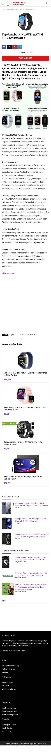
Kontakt (5, 672)
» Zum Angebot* (8, 273)
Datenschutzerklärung (10, 666)
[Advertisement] (25, 306)
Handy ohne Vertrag (9, 711)
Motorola (18, 507)
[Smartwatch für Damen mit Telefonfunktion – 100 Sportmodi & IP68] (25, 395)
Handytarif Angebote (10, 715)
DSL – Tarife (6, 731)
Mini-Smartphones (9, 689)
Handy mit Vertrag (9, 708)
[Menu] (3, 3)
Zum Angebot (25, 58)
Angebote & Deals (20, 562)
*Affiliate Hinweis (8, 669)
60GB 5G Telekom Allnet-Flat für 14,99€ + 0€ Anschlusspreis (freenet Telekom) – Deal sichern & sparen (31, 587)
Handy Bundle (7, 728)
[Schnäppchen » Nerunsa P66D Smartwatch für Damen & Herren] (25, 429)
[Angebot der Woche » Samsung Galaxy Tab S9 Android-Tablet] (25, 464)
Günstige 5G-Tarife (9, 725)
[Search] (47, 3)
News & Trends (7, 682)
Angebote (12, 335)
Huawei (21, 335)
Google (17, 523)
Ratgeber (5, 686)
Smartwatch (30, 335)
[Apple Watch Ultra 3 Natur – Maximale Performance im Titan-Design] (25, 360)
